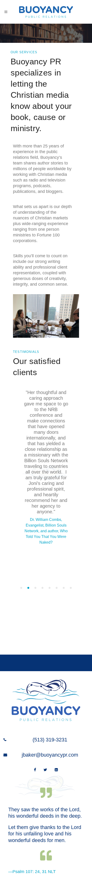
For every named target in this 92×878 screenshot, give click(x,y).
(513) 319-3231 (50, 740)
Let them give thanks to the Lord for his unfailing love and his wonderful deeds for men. (44, 833)
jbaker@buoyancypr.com (50, 755)
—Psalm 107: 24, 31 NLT (32, 871)
